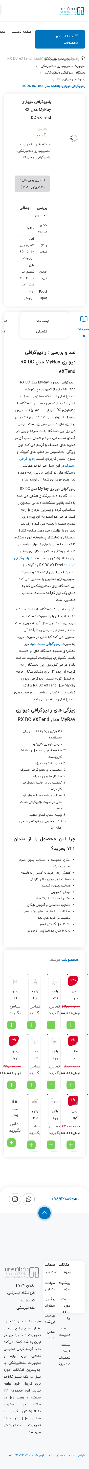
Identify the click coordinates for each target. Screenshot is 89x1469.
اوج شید (37, 1455)
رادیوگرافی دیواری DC (71, 79)
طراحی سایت (76, 1455)
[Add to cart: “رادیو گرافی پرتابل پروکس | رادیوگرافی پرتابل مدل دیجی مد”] (71, 1144)
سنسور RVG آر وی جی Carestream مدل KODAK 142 (73, 1055)
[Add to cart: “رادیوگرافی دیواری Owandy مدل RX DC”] (71, 1025)
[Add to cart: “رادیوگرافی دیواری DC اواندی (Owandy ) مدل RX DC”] (11, 1085)
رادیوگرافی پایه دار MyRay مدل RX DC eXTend (54, 1115)
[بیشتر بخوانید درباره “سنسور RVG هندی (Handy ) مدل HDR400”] (11, 1142)
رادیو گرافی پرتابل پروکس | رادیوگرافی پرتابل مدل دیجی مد (73, 1115)
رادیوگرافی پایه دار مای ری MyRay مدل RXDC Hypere (54, 1055)
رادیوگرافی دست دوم (45, 644)
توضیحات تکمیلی (41, 326)
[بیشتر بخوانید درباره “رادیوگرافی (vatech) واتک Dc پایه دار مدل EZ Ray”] (51, 1025)
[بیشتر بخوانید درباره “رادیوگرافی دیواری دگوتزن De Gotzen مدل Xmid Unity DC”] (31, 1025)
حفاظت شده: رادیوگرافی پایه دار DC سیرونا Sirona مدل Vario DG (34, 1055)
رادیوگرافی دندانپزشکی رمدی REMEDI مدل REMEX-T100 (34, 1115)
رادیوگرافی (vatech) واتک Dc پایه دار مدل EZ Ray (54, 995)
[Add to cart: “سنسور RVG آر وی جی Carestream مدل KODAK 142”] (71, 1085)
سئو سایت (54, 1455)
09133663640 (19, 1455)
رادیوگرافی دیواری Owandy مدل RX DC (73, 995)
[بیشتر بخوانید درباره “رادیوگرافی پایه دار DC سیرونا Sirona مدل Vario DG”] (31, 1085)
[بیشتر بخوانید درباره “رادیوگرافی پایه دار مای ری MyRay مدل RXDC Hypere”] (51, 1085)
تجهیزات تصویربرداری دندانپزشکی (63, 66)
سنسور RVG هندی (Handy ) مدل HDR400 (14, 1113)
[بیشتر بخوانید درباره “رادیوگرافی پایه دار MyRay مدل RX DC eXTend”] (51, 1144)
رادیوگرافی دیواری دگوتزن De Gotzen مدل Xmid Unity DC (34, 995)
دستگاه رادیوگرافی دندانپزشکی (65, 73)
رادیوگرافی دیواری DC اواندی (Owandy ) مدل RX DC (14, 1055)
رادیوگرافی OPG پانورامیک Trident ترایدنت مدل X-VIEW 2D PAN (14, 995)
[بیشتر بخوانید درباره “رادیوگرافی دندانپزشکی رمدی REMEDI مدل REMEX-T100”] (31, 1144)
